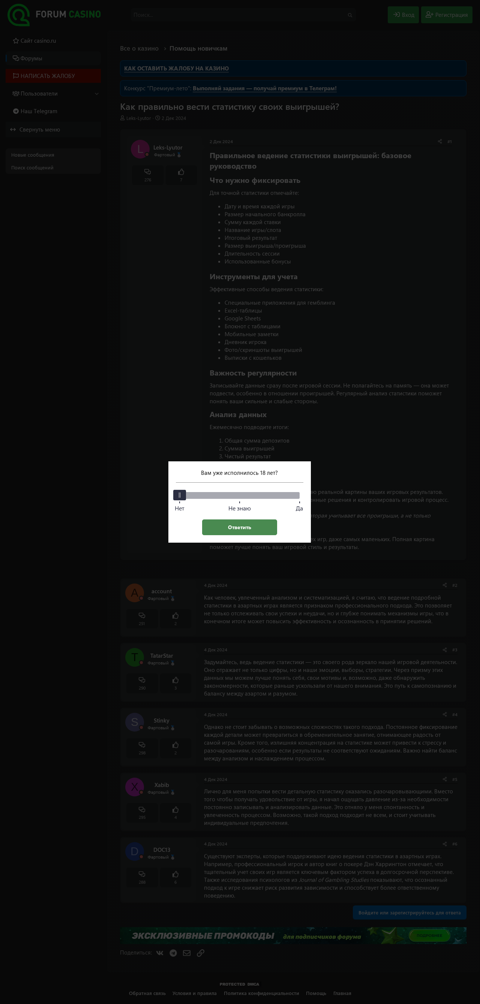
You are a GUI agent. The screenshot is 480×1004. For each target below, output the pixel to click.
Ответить (239, 527)
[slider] (179, 495)
